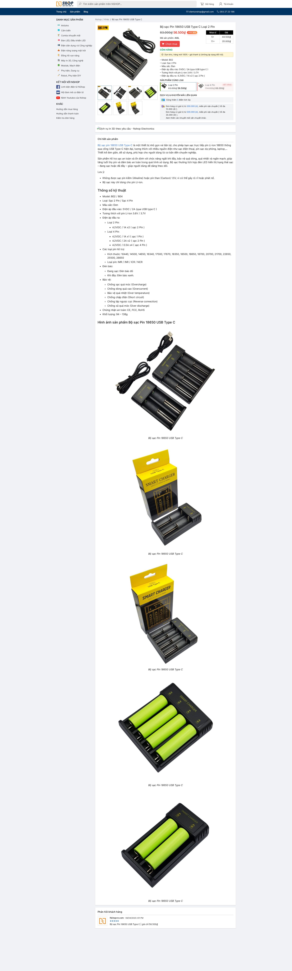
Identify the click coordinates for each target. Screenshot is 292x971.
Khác (106, 19)
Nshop (98, 19)
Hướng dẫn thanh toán (67, 113)
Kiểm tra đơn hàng (65, 118)
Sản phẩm (75, 11)
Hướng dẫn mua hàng (67, 109)
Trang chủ (61, 11)
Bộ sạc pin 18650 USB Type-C (115, 145)
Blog (86, 11)
